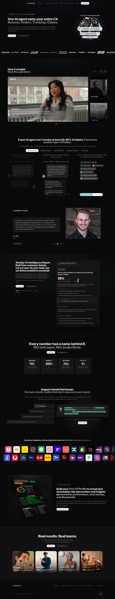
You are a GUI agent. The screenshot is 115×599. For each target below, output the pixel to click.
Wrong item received (72, 150)
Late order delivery (59, 150)
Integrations (55, 3)
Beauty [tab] (23, 295)
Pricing (61, 3)
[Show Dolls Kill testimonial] (98, 111)
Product (40, 3)
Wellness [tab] (29, 295)
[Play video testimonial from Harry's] (48, 99)
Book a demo (85, 3)
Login (77, 3)
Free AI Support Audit (69, 3)
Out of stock (84, 150)
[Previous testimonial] (101, 71)
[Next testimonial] (105, 71)
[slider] (48, 120)
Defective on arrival (46, 150)
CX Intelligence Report (31, 291)
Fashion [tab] (18, 295)
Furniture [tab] (36, 295)
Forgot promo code (32, 150)
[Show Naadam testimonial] (98, 87)
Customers (47, 3)
